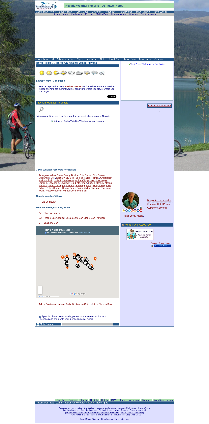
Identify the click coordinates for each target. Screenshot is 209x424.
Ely (67, 178)
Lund (73, 183)
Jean (92, 180)
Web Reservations (163, 400)
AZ (40, 213)
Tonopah (95, 188)
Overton (70, 185)
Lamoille (43, 183)
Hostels (94, 400)
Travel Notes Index (45, 402)
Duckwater (44, 178)
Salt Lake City (51, 223)
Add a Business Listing (51, 304)
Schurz (42, 188)
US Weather (78, 402)
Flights (83, 400)
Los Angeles (58, 218)
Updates (158, 59)
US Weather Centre (75, 62)
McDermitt (82, 183)
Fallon (87, 178)
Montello (43, 185)
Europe (89, 14)
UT (40, 223)
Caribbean (76, 14)
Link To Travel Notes (95, 59)
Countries (97, 12)
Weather (81, 5)
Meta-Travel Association (138, 224)
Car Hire (61, 400)
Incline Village (82, 180)
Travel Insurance (137, 410)
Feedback (110, 12)
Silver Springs (54, 188)
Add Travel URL (46, 59)
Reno (88, 185)
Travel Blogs (115, 59)
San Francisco (98, 218)
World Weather (63, 402)
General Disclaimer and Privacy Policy (83, 412)
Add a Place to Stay (102, 304)
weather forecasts (74, 86)
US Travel (57, 62)
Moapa (108, 183)
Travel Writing (160, 12)
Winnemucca (69, 190)
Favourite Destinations (106, 408)
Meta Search (46, 324)
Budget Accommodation (159, 200)
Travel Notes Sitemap (89, 419)
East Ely (60, 178)
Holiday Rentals (121, 410)
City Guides (82, 12)
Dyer (52, 178)
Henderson (68, 180)
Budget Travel (66, 12)
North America (118, 14)
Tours (122, 400)
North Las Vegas (56, 185)
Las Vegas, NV (49, 202)
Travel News (145, 59)
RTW (113, 400)
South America (148, 14)
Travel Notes (43, 62)
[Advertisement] (104, 38)
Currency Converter (157, 208)
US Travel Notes (112, 5)
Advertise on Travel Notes (70, 59)
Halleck (57, 180)
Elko (72, 178)
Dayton (101, 175)
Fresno (47, 218)
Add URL (135, 415)
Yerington (82, 190)
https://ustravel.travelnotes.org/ (115, 419)
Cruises (72, 400)
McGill (91, 183)
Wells (41, 190)
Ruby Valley (99, 185)
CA (40, 218)
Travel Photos (125, 12)
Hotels (104, 400)
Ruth (108, 185)
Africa (57, 14)
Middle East (102, 14)
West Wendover (53, 190)
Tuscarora (106, 188)
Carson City (91, 175)
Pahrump (80, 185)
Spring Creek (69, 188)
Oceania (133, 14)
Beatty (67, 175)
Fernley (95, 178)
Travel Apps (102, 402)
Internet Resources (110, 412)
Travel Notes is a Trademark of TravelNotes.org (91, 415)
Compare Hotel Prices (158, 204)
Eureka (79, 178)
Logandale (53, 183)
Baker (60, 175)
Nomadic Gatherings (127, 408)
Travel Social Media (132, 215)
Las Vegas (101, 180)
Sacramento (72, 218)
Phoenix (48, 213)
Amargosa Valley (47, 175)
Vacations (134, 400)
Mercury (100, 183)
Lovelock (65, 183)
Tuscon (56, 213)
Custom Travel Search (159, 105)
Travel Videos (143, 12)
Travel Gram (130, 59)
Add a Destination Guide (78, 304)
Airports (75, 410)
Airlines (67, 410)
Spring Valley (83, 188)
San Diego (84, 218)
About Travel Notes (46, 12)
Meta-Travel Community (132, 412)
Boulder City (77, 175)
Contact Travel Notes (160, 243)
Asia (65, 14)
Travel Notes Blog (122, 415)
